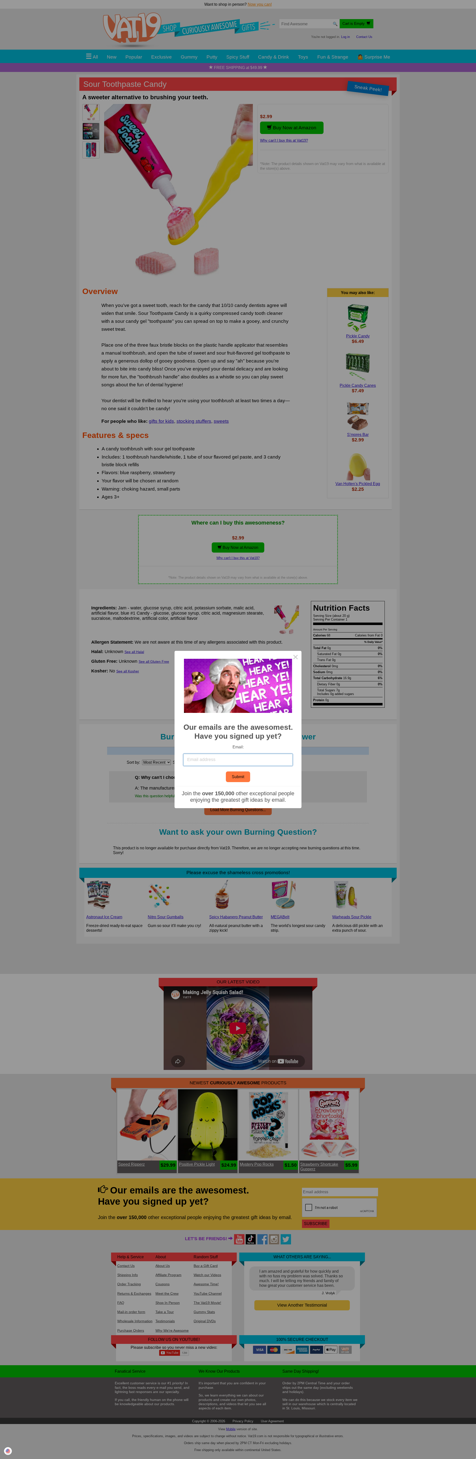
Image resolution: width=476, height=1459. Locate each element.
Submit (238, 777)
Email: (238, 747)
